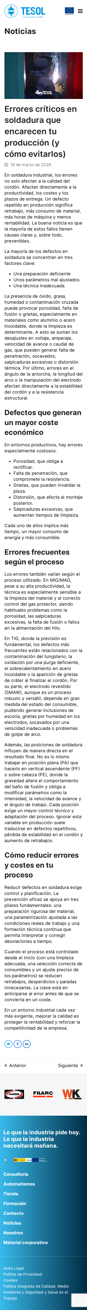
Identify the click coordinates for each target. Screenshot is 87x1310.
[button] (80, 11)
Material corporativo (25, 1242)
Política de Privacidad (22, 1274)
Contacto (13, 1213)
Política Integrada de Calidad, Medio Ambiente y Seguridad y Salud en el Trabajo (36, 1292)
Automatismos (19, 1184)
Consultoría (15, 1174)
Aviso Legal (13, 1268)
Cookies (10, 1280)
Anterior (17, 1065)
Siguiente (68, 1065)
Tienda (10, 1193)
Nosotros (13, 1232)
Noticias (12, 1223)
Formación (14, 1203)
